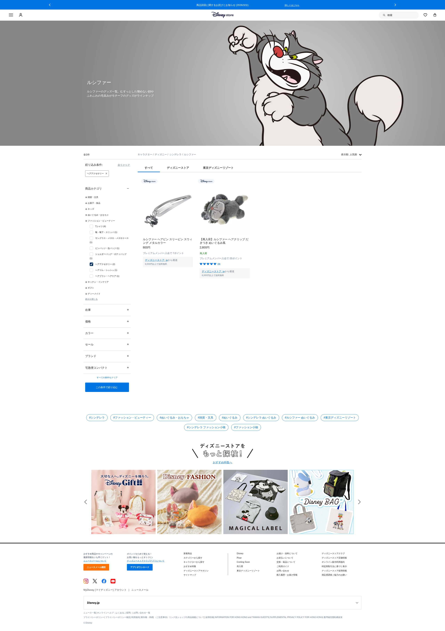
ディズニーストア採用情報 (334, 570)
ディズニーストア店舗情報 (334, 558)
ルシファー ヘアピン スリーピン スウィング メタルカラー (167, 241)
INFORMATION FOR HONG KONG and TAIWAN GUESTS (242, 617)
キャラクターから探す (194, 562)
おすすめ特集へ (222, 462)
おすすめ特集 (190, 566)
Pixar (239, 558)
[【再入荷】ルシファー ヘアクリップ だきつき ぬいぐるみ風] (225, 209)
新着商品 (188, 553)
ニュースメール (139, 589)
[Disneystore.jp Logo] (223, 15)
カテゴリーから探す (193, 558)
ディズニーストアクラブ (333, 553)
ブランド (107, 356)
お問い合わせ (283, 570)
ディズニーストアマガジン (196, 570)
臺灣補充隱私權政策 (333, 617)
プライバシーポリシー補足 (117, 617)
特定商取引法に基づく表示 (334, 566)
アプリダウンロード (139, 567)
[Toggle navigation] (11, 15)
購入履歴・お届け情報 (287, 575)
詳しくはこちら (292, 5)
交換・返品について (286, 562)
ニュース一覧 (89, 613)
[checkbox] (98, 226)
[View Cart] (435, 15)
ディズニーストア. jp (156, 260)
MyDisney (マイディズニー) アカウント (105, 589)
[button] (49, 4)
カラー (107, 333)
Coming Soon (243, 562)
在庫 (107, 310)
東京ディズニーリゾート (248, 570)
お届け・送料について (287, 553)
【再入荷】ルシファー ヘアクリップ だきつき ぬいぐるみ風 (224, 241)
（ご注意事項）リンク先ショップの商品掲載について (179, 617)
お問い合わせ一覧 (142, 613)
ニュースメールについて (94, 561)
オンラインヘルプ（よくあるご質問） (114, 613)
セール (107, 344)
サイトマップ (190, 575)
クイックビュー (167, 271)
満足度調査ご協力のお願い (334, 575)
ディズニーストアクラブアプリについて (145, 561)
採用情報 (209, 617)
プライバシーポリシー (93, 617)
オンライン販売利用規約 (333, 562)
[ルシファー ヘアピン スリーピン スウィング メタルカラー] (168, 209)
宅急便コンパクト (107, 367)
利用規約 (135, 617)
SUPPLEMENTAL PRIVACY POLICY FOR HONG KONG (296, 617)
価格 (107, 321)
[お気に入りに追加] (192, 181)
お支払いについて (285, 558)
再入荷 (240, 566)
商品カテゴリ (107, 188)
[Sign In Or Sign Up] (21, 15)
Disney (240, 553)
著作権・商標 (147, 617)
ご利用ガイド (283, 566)
